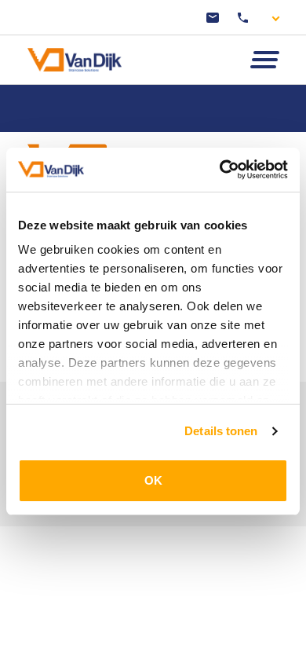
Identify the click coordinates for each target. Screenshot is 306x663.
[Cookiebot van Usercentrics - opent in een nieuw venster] (220, 169)
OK (153, 480)
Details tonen (220, 431)
